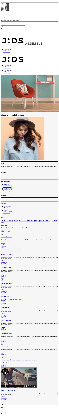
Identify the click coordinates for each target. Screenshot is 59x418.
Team (44, 220)
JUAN (3, 230)
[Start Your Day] (2, 344)
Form (16, 220)
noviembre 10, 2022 (5, 231)
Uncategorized (6, 213)
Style (39, 220)
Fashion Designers (6, 320)
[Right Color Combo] (2, 330)
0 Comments (3, 232)
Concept (10, 221)
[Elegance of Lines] (2, 264)
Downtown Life (5, 307)
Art (2, 221)
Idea (24, 220)
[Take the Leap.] (2, 293)
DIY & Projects (7, 207)
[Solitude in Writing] (2, 247)
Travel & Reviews (7, 211)
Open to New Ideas (7, 185)
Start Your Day (5, 347)
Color (5, 220)
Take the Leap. (6, 190)
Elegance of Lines (7, 188)
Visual (2, 222)
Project (34, 220)
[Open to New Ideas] (2, 234)
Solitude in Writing (7, 187)
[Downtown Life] (2, 304)
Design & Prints (7, 206)
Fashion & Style (7, 209)
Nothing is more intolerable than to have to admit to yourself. (19, 360)
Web (3, 222)
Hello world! (6, 184)
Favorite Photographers (8, 390)
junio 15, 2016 (4, 244)
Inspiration (5, 210)
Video (54, 220)
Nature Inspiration (7, 189)
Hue (20, 220)
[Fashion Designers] (2, 317)
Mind (28, 220)
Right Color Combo (6, 333)
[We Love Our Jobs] (2, 357)
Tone (48, 221)
